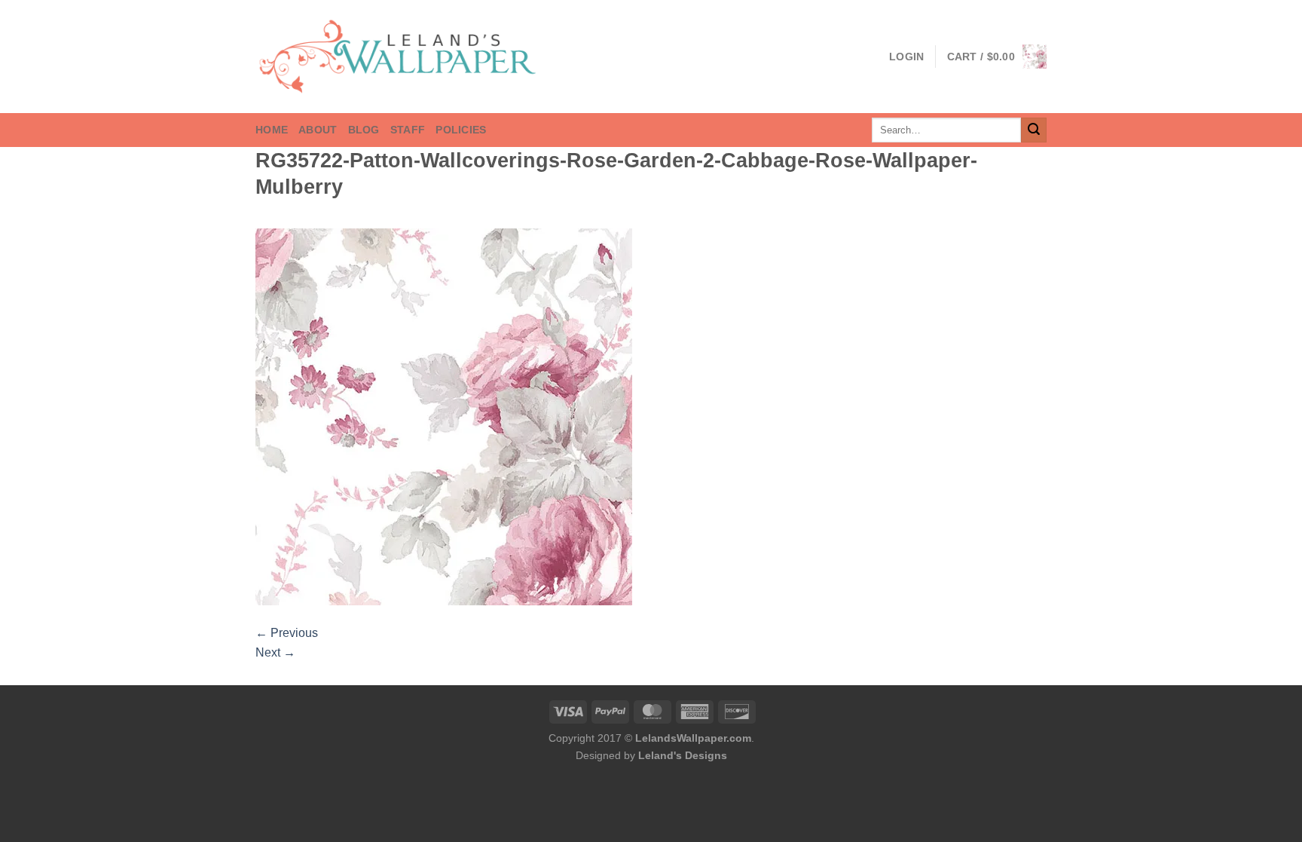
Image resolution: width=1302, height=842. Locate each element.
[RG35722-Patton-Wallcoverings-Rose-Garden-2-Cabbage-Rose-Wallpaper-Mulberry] (443, 416)
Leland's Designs (682, 755)
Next (275, 652)
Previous (286, 632)
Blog (364, 130)
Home (271, 130)
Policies (461, 130)
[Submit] (1034, 130)
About (317, 130)
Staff (407, 130)
